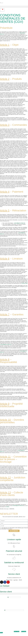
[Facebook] (5, 582)
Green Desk (16, 631)
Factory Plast (24, 283)
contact (7, 506)
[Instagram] (1, 582)
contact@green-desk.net (19, 223)
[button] (14, 7)
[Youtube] (8, 582)
